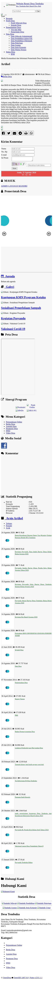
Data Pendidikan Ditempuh (21, 41)
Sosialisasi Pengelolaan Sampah (21, 307)
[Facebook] (3, 134)
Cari (38, 11)
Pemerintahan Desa (13, 27)
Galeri (9, 286)
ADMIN (4, 186)
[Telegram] (20, 134)
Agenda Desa (11, 426)
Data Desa (10, 34)
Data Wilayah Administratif (21, 36)
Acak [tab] (8, 528)
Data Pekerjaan (17, 43)
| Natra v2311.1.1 (35, 978)
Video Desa (10, 433)
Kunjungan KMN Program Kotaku (23, 297)
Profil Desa (10, 21)
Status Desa (10, 52)
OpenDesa (7, 978)
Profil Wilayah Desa (18, 23)
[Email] (14, 134)
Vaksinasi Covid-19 (13, 328)
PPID (8, 431)
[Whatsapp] (31, 134)
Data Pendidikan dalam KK (21, 38)
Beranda (9, 18)
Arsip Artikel (14, 518)
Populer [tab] (9, 526)
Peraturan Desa (12, 429)
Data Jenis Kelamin (18, 47)
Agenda (9, 276)
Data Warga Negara (18, 50)
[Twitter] (8, 134)
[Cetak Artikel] (25, 134)
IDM (13, 54)
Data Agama (16, 45)
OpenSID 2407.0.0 (21, 978)
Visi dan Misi (16, 30)
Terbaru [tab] (9, 523)
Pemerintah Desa (17, 32)
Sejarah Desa (16, 25)
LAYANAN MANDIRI (17, 186)
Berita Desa (7, 76)
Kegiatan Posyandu (13, 318)
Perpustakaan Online (14, 422)
